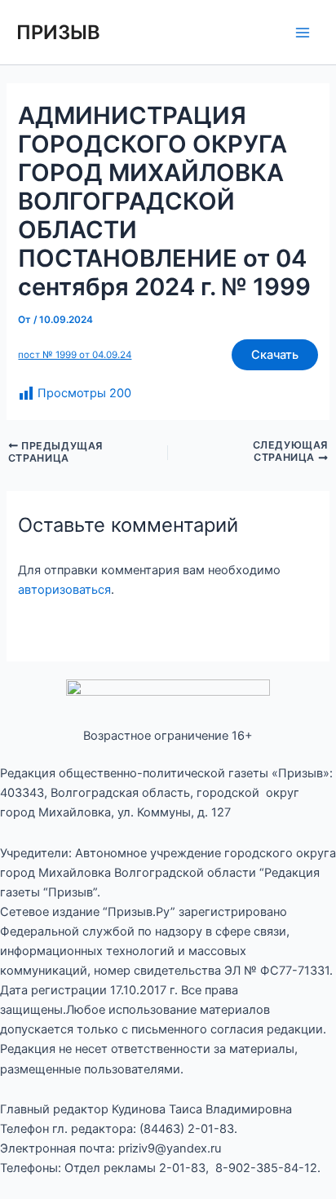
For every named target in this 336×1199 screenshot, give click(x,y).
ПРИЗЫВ (58, 32)
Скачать (274, 354)
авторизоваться (64, 589)
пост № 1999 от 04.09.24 (74, 355)
